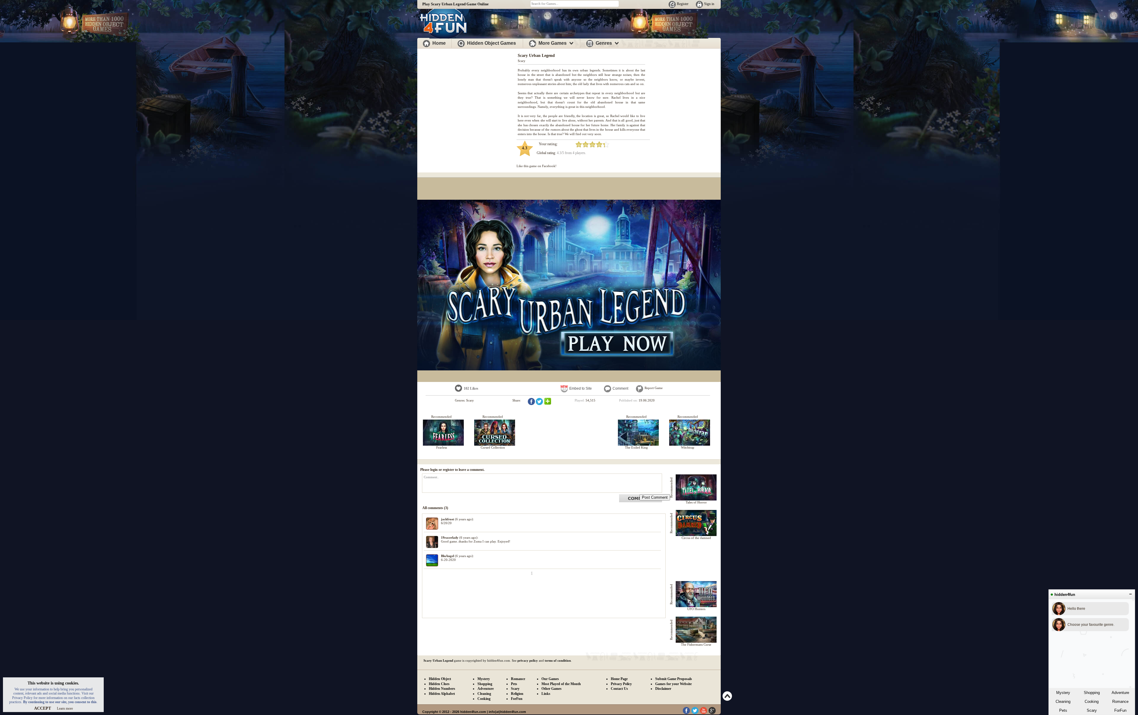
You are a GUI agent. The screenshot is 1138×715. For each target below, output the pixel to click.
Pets (1063, 710)
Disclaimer (663, 689)
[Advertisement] (467, 91)
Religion (517, 694)
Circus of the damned (696, 538)
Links (545, 694)
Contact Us (619, 689)
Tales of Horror (696, 502)
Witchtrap (687, 447)
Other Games (551, 689)
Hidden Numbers (442, 689)
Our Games (550, 679)
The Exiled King (636, 447)
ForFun (1120, 710)
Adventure (1120, 692)
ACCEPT (42, 708)
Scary (1092, 710)
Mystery (1063, 692)
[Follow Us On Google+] (712, 713)
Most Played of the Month (561, 684)
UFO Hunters (696, 609)
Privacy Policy (621, 684)
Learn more (65, 708)
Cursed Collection (493, 447)
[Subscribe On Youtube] (703, 713)
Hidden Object (440, 679)
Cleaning (1063, 701)
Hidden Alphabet (442, 694)
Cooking (1092, 701)
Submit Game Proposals (673, 679)
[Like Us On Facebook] (686, 713)
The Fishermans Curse (696, 644)
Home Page (619, 679)
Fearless (441, 447)
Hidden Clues (439, 684)
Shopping (1092, 692)
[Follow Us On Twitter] (695, 713)
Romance (1120, 701)
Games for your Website (673, 684)
